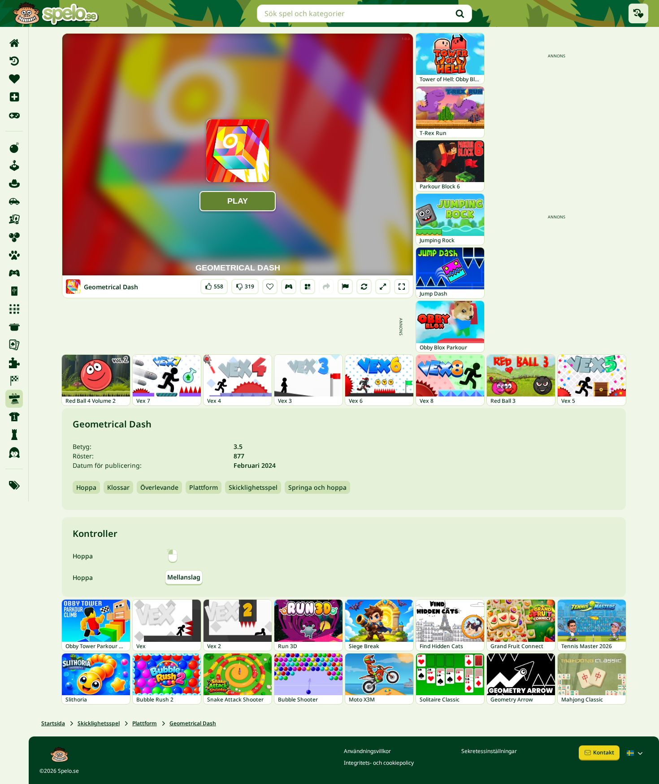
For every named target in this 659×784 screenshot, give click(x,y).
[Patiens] (14, 345)
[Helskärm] (401, 286)
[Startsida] (14, 43)
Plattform (203, 487)
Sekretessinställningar (489, 751)
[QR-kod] (307, 286)
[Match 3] (14, 309)
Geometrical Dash (192, 723)
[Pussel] (14, 363)
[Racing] (14, 381)
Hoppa (86, 487)
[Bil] (14, 201)
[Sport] (14, 417)
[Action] (14, 148)
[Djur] (14, 255)
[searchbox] (364, 13)
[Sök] (460, 13)
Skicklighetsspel (253, 487)
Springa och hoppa (317, 487)
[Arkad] (14, 165)
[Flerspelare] (14, 273)
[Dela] (326, 286)
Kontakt (603, 752)
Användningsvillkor (367, 751)
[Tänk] (14, 435)
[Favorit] (14, 79)
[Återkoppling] (345, 286)
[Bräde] (14, 219)
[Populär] (14, 115)
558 (214, 284)
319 (245, 284)
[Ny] (14, 97)
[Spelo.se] (55, 13)
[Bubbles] (14, 237)
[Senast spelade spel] (638, 13)
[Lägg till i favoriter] (269, 286)
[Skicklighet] (14, 399)
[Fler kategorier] (14, 485)
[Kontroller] (288, 286)
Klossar (118, 487)
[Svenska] (635, 753)
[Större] (382, 286)
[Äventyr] (14, 183)
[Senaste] (14, 61)
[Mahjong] (14, 291)
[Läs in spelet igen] (364, 286)
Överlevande (159, 487)
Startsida (53, 723)
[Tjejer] (14, 453)
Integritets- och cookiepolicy (379, 763)
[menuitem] (14, 43)
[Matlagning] (14, 327)
